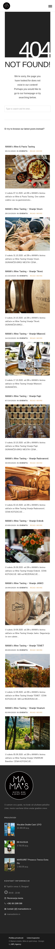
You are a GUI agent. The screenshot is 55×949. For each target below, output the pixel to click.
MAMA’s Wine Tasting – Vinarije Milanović (25, 333)
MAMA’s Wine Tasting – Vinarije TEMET (24, 645)
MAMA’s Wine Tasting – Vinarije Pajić (23, 396)
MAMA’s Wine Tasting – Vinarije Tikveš (24, 271)
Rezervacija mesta (15, 898)
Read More (36, 151)
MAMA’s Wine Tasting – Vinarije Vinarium (25, 708)
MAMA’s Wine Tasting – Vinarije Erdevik (24, 521)
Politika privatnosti (16, 938)
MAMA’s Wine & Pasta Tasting (20, 146)
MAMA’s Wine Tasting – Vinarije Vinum (24, 209)
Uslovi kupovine (33, 938)
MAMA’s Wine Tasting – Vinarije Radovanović (27, 458)
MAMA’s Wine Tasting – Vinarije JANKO (24, 583)
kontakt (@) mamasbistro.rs (19, 909)
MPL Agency (16, 944)
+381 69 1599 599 (14, 903)
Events (24, 151)
